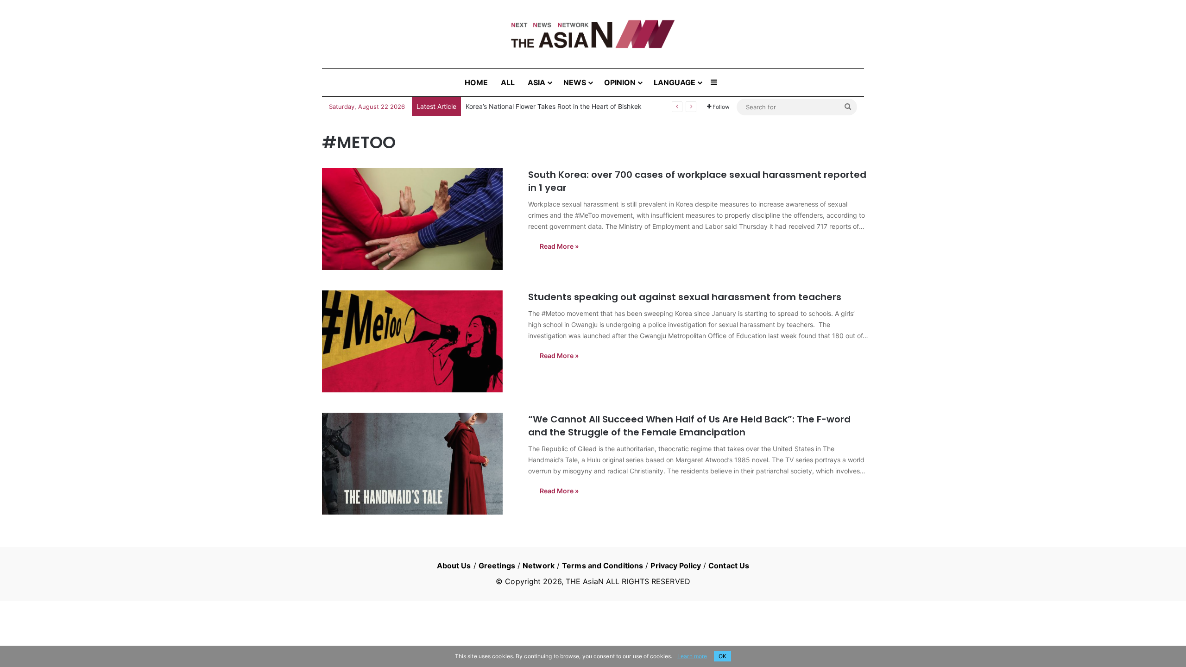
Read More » (559, 246)
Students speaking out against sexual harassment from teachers (684, 296)
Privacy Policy (675, 565)
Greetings (497, 565)
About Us (454, 565)
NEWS (574, 82)
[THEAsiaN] (593, 34)
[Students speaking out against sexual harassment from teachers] (419, 341)
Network (539, 565)
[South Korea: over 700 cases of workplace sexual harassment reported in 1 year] (419, 219)
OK (722, 656)
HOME (476, 82)
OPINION (620, 82)
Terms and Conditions (602, 565)
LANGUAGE (674, 82)
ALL (508, 82)
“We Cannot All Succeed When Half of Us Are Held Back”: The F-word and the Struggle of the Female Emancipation (689, 426)
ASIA (536, 82)
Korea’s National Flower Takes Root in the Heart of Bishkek (554, 106)
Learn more (692, 656)
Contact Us (728, 565)
